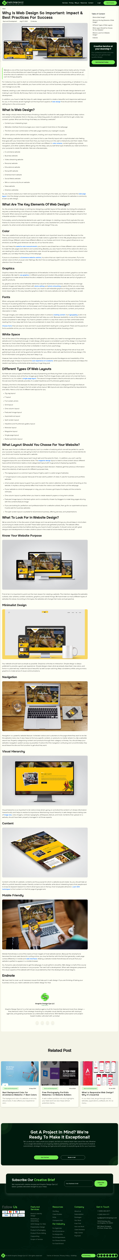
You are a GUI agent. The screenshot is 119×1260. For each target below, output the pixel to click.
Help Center (78, 1233)
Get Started (45, 1157)
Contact (90, 3)
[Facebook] (98, 1255)
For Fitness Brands (59, 1240)
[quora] (107, 1255)
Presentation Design (38, 1227)
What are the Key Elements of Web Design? (103, 21)
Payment (77, 1236)
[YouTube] (113, 1255)
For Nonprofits (58, 1234)
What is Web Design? (99, 17)
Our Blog (56, 1211)
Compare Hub (58, 1220)
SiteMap (74, 1256)
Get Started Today (101, 62)
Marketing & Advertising (35, 1220)
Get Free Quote (110, 3)
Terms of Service (53, 1256)
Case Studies (57, 1214)
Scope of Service (37, 1239)
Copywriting (35, 1236)
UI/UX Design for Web (38, 1224)
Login (99, 3)
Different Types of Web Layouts (102, 25)
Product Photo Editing (38, 1233)
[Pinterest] (104, 1255)
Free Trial (77, 1223)
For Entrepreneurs (59, 1237)
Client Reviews (79, 1230)
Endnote (95, 38)
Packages (77, 1217)
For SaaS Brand (58, 1244)
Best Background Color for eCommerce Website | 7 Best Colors (19, 1093)
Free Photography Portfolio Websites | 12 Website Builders (56, 1093)
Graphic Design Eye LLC (45, 1003)
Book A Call (71, 1157)
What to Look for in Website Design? (101, 34)
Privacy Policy (65, 1256)
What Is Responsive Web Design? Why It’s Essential (98, 1093)
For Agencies (57, 1228)
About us (77, 1211)
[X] (110, 1255)
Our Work (77, 1220)
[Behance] (116, 1255)
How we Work (79, 1227)
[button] (88, 1255)
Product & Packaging (38, 1230)
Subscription (78, 1214)
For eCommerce (58, 1231)
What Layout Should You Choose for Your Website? (102, 29)
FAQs (54, 1217)
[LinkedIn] (101, 1255)
